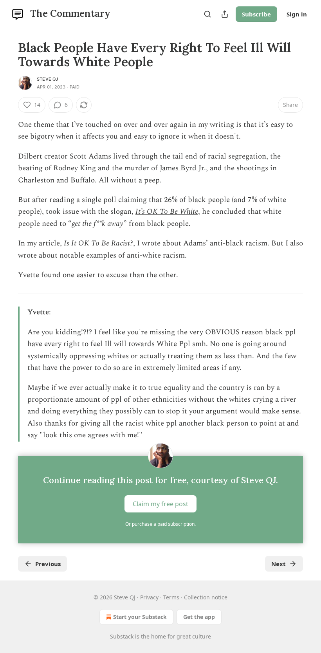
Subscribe (256, 14)
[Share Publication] (225, 14)
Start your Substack (140, 617)
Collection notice (205, 597)
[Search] (207, 14)
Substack (121, 636)
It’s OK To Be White (166, 211)
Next (278, 564)
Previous (48, 564)
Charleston (36, 180)
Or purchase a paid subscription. (160, 524)
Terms (171, 597)
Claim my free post (160, 503)
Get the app (199, 617)
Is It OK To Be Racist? (98, 243)
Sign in (297, 14)
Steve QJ (47, 79)
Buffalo (82, 180)
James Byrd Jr (182, 168)
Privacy (149, 597)
